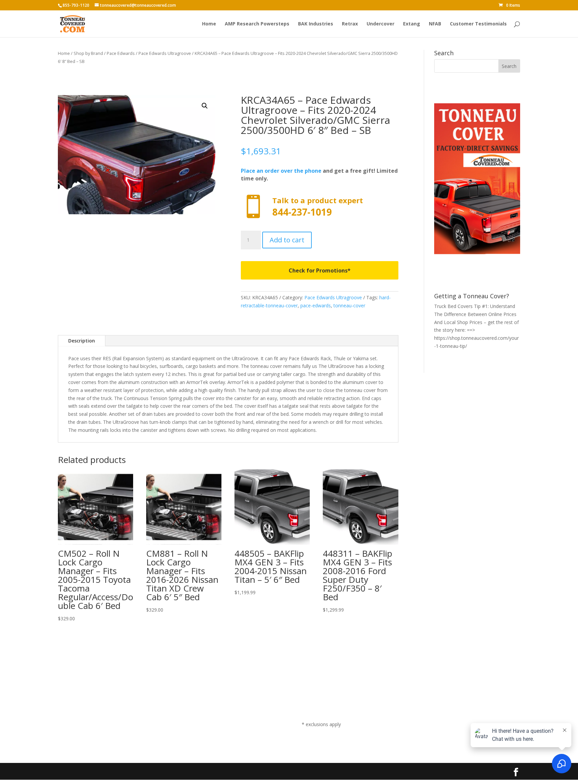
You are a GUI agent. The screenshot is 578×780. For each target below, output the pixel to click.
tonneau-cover (349, 305)
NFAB (435, 24)
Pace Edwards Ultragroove (164, 53)
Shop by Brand (88, 53)
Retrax (350, 24)
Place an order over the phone (281, 170)
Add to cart (287, 239)
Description (81, 340)
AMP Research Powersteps (257, 24)
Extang (411, 24)
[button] (205, 106)
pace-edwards (315, 305)
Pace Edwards (121, 53)
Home (209, 24)
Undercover (380, 24)
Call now (319, 206)
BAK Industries (315, 24)
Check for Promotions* (320, 270)
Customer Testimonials (478, 24)
